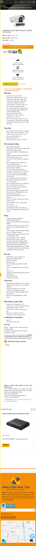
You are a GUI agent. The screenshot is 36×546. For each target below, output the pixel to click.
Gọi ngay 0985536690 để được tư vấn (18, 46)
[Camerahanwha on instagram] (8, 517)
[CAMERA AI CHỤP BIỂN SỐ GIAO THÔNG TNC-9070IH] (18, 21)
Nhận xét (23, 84)
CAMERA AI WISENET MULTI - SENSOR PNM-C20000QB (15, 413)
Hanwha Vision (15, 35)
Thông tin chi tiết (10, 84)
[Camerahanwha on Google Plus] (14, 517)
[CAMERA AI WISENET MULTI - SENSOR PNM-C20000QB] (18, 425)
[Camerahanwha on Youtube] (11, 517)
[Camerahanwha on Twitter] (5, 517)
